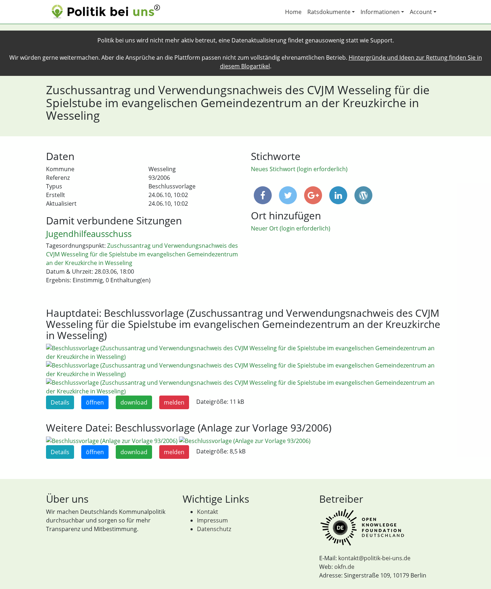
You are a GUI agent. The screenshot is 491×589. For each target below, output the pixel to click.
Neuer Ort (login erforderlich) (290, 228)
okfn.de (344, 567)
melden (174, 402)
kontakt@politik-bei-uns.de (374, 558)
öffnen (95, 402)
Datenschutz (214, 529)
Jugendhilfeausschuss (89, 233)
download (133, 402)
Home (293, 12)
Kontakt (207, 512)
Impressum (212, 520)
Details (60, 402)
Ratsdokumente (328, 12)
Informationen (380, 12)
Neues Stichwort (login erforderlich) (299, 169)
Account (421, 12)
